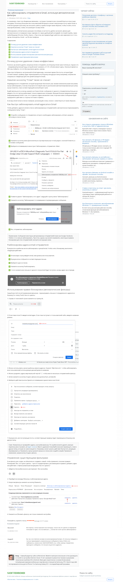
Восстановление (47, 4)
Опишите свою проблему (91, 74)
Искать (110, 4)
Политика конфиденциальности (25, 579)
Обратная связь (11, 579)
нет (85, 90)
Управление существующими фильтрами (24, 57)
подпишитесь (101, 97)
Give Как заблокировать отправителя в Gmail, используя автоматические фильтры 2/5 (29, 520)
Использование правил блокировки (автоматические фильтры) (32, 54)
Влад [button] (29, 18)
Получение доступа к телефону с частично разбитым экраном (97, 16)
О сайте (36, 579)
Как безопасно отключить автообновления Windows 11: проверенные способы (98, 204)
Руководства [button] (32, 4)
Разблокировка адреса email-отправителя (24, 52)
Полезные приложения (15, 10)
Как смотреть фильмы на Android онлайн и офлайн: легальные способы (98, 173)
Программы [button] (62, 4)
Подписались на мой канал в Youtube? (94, 88)
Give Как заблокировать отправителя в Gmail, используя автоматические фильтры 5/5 (33, 520)
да (85, 94)
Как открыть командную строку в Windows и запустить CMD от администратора (97, 125)
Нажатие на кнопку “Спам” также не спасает (25, 47)
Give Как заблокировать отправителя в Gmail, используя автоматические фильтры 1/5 (28, 520)
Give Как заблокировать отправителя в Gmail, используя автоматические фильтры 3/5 (30, 520)
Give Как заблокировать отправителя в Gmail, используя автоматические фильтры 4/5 (32, 520)
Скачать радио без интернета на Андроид (97, 34)
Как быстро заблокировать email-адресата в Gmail (27, 49)
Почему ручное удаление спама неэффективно (26, 44)
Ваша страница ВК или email (92, 68)
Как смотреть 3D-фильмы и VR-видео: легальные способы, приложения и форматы (96, 141)
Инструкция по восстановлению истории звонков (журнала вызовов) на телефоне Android (97, 43)
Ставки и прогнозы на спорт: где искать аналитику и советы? (96, 189)
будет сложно (32, 447)
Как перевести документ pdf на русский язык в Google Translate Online (96, 53)
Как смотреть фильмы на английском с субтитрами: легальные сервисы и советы (97, 158)
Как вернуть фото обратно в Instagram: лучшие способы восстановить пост (96, 25)
